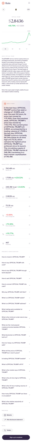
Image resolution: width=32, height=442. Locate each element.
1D (5, 49)
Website (9, 415)
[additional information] (29, 169)
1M (19, 49)
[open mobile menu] (29, 3)
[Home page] (6, 3)
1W (12, 49)
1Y (26, 49)
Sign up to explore (16, 437)
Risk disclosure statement (15, 420)
